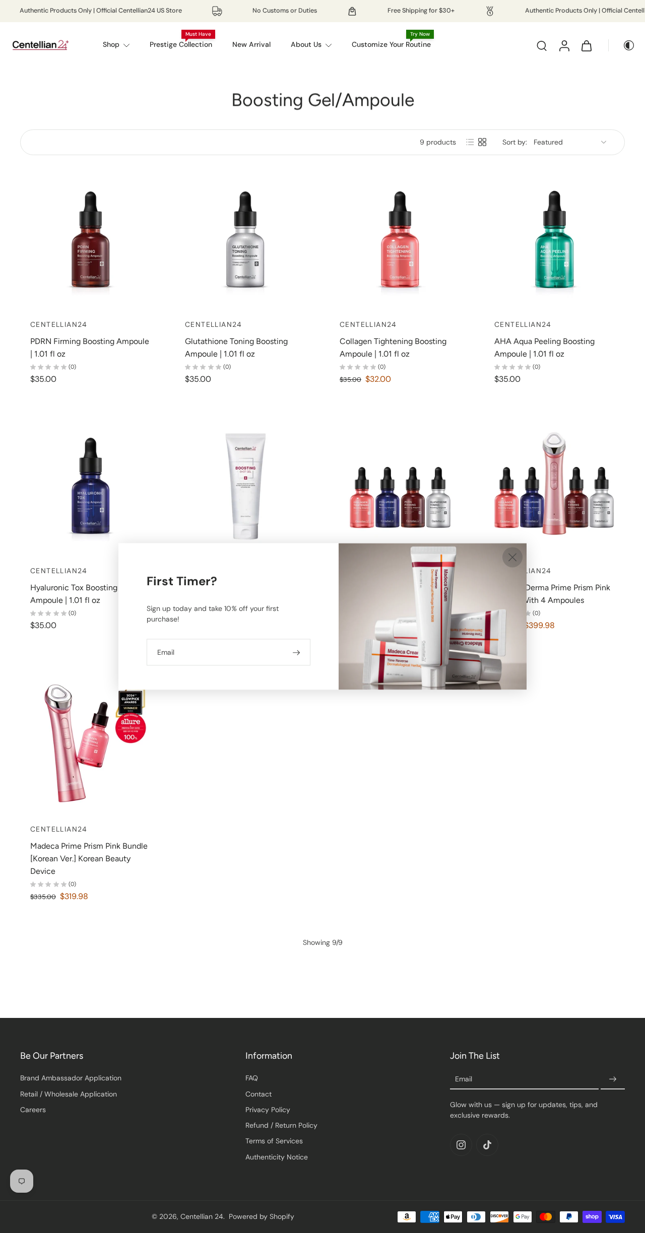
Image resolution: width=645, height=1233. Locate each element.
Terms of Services (274, 1141)
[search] (542, 45)
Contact (258, 1094)
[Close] (512, 557)
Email (463, 1079)
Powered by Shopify (261, 1216)
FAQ (251, 1078)
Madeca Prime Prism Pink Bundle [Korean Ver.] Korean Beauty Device (89, 859)
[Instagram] (461, 1145)
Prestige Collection (181, 44)
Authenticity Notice (276, 1156)
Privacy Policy (267, 1109)
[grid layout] (482, 142)
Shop (111, 44)
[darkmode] (622, 45)
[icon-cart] (586, 45)
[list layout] (470, 142)
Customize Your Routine (391, 44)
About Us (306, 44)
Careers (33, 1109)
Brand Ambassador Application (70, 1078)
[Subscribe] (613, 1080)
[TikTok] (487, 1145)
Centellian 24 (201, 1216)
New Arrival (251, 44)
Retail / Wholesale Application (68, 1094)
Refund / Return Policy (281, 1125)
